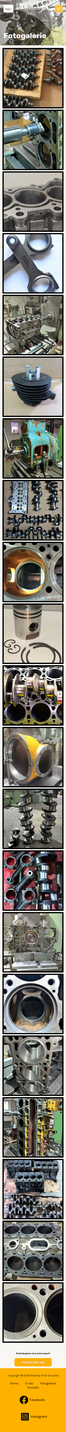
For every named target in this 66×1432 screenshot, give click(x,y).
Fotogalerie (48, 1383)
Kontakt (33, 1387)
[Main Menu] (58, 8)
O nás (29, 1383)
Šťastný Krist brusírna (33, 8)
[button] (33, 1362)
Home (14, 1383)
